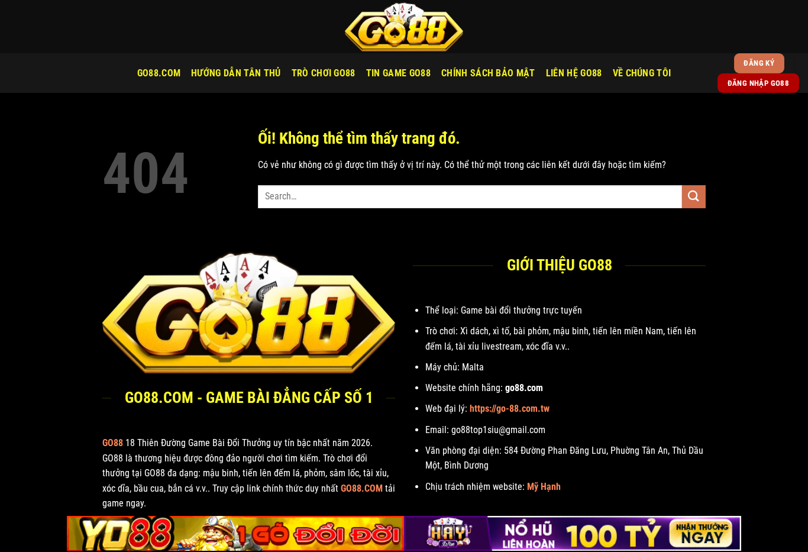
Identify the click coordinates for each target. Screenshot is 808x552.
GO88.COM (159, 73)
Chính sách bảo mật (488, 73)
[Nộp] (694, 196)
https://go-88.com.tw (510, 408)
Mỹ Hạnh (544, 486)
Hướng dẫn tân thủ (235, 73)
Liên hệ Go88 (574, 73)
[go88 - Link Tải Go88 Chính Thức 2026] (404, 26)
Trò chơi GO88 (323, 73)
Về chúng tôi (642, 73)
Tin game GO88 (398, 73)
